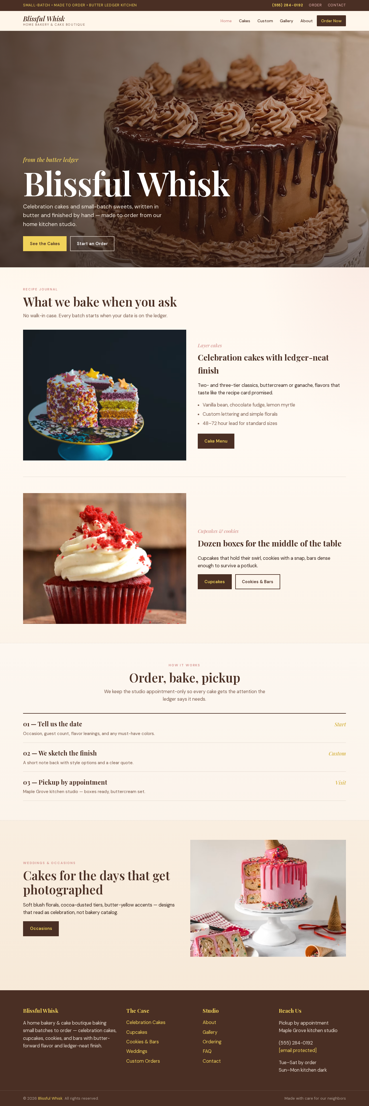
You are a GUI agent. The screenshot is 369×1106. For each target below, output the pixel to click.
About (306, 20)
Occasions (41, 928)
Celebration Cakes (145, 1022)
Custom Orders (143, 1061)
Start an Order (92, 243)
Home (226, 20)
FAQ (207, 1051)
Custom (265, 20)
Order (315, 5)
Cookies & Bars (257, 581)
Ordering (212, 1042)
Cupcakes (214, 581)
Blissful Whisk (50, 1098)
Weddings (136, 1051)
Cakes (244, 20)
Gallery (286, 20)
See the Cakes (45, 243)
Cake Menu (215, 441)
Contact (337, 5)
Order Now (331, 20)
